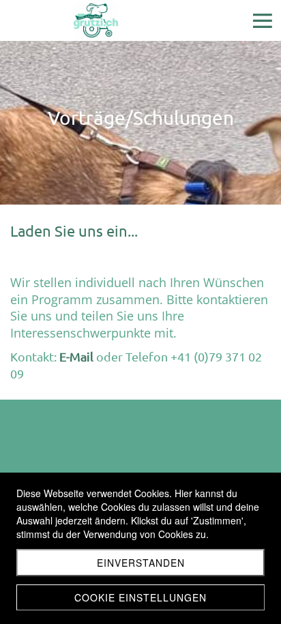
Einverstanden (141, 562)
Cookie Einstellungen (140, 597)
